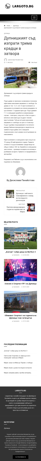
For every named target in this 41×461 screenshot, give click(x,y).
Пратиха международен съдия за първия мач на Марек (16, 208)
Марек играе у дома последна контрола (18, 368)
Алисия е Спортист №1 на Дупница (20, 284)
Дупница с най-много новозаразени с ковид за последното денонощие (24, 195)
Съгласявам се (20, 457)
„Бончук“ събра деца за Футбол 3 (20, 252)
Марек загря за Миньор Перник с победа (18, 363)
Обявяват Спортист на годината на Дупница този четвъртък (20, 316)
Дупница (7, 33)
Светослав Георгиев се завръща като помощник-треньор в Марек (17, 357)
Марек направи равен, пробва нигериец (17, 373)
